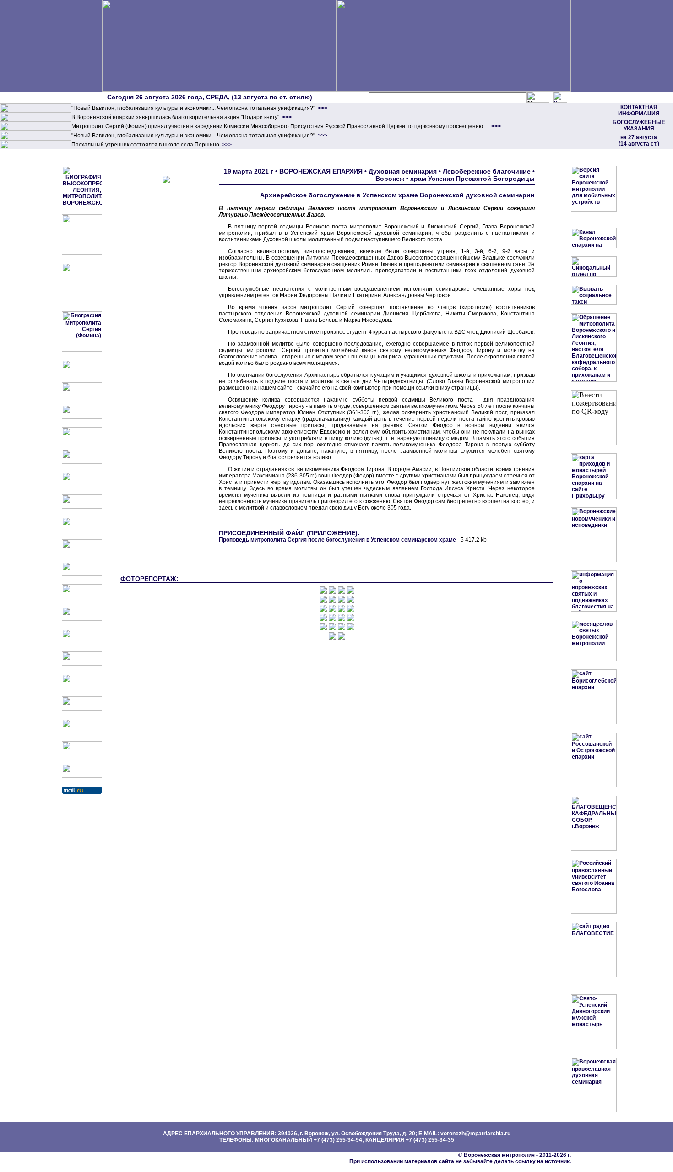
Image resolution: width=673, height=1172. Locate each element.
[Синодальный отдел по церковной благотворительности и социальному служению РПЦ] (82, 439)
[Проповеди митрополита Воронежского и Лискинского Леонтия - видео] (82, 253)
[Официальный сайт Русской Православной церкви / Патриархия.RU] (82, 372)
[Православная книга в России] (82, 731)
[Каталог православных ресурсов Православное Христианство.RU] (82, 753)
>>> (321, 108)
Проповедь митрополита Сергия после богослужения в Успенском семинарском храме (337, 540)
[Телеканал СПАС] (82, 507)
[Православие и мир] (82, 641)
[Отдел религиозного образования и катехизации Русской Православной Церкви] (82, 462)
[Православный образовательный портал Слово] (82, 708)
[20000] (35, 120)
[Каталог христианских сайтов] (82, 776)
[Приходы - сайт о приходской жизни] (82, 596)
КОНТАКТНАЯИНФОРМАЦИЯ (639, 110)
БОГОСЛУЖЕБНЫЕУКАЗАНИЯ (639, 125)
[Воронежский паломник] (82, 574)
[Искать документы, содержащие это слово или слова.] (537, 97)
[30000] (35, 147)
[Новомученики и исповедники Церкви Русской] (82, 417)
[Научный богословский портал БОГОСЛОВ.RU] (82, 686)
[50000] (35, 129)
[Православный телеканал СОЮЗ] (82, 484)
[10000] (35, 111)
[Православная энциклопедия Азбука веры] (82, 664)
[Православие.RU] (82, 619)
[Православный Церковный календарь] (82, 394)
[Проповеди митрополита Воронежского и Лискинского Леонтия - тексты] (82, 301)
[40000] (35, 138)
